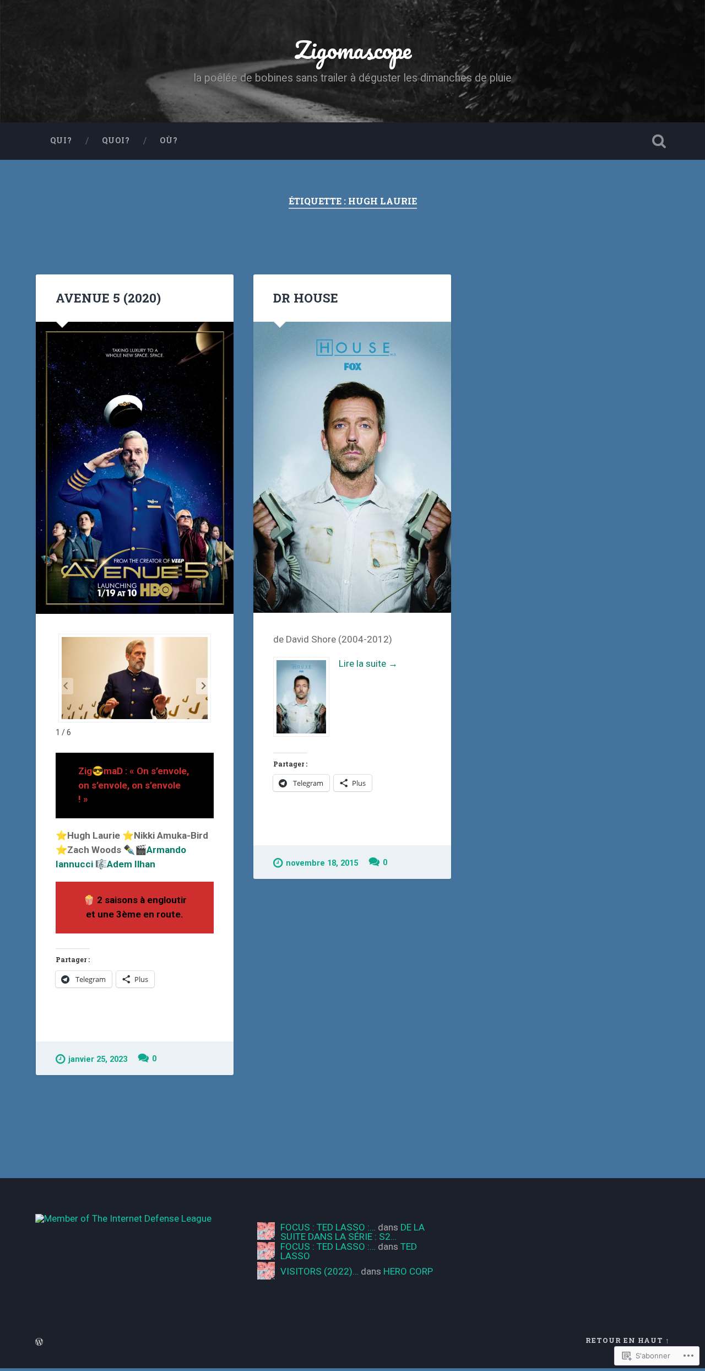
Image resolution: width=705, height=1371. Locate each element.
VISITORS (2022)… (319, 1271)
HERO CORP (408, 1271)
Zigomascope (352, 49)
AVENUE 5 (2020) (108, 297)
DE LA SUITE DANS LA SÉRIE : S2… (352, 1232)
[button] (204, 686)
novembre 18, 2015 (322, 863)
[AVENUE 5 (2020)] (135, 468)
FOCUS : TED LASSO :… (328, 1227)
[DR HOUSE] (352, 467)
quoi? (116, 140)
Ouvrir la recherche (659, 141)
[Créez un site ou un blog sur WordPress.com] (39, 1342)
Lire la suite (335, 664)
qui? (61, 140)
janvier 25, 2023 (97, 1059)
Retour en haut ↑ (627, 1340)
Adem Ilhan (131, 864)
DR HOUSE (305, 297)
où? (169, 140)
